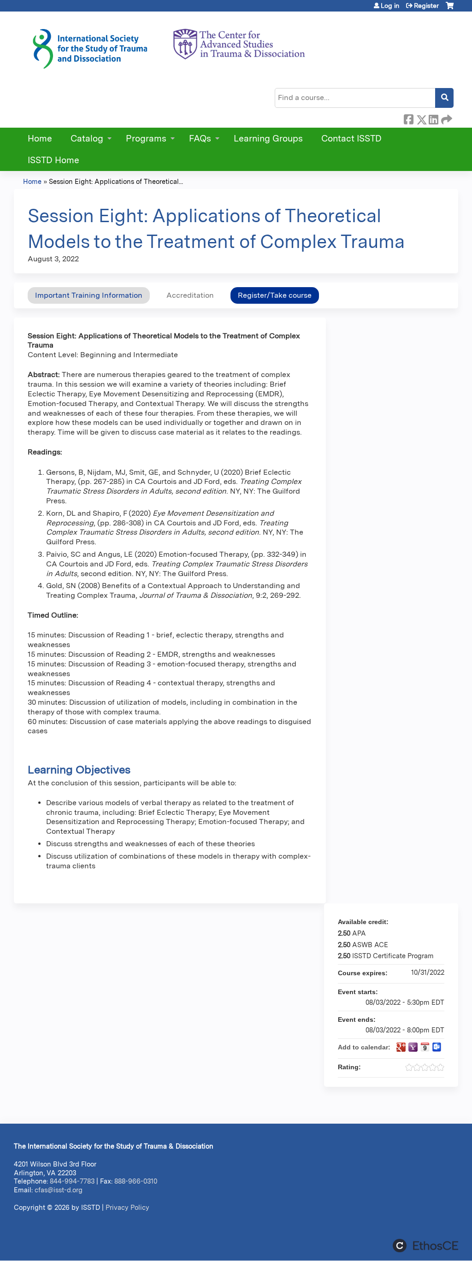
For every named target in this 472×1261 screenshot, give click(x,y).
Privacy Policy (127, 1207)
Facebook (408, 118)
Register (426, 5)
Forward (445, 118)
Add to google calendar (401, 1047)
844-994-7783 (72, 1181)
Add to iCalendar (425, 1046)
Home (40, 138)
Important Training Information (88, 295)
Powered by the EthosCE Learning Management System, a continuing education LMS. (425, 1245)
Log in (390, 5)
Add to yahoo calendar (413, 1047)
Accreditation (190, 295)
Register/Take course (275, 295)
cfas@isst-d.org (59, 1190)
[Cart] (450, 9)
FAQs (200, 138)
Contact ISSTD (351, 138)
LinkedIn (433, 118)
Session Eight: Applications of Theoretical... (116, 181)
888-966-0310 (135, 1181)
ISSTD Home (53, 160)
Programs (146, 138)
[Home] (168, 46)
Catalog (87, 138)
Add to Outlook (437, 1047)
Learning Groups (268, 138)
